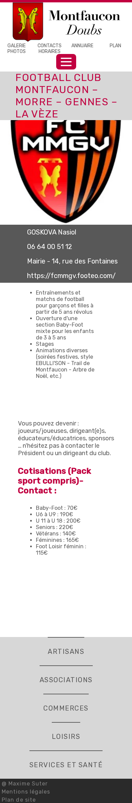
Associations (66, 680)
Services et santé (66, 765)
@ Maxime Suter (25, 783)
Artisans (66, 651)
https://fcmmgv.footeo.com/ (71, 276)
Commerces (66, 708)
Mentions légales (26, 791)
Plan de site (19, 800)
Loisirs (66, 736)
